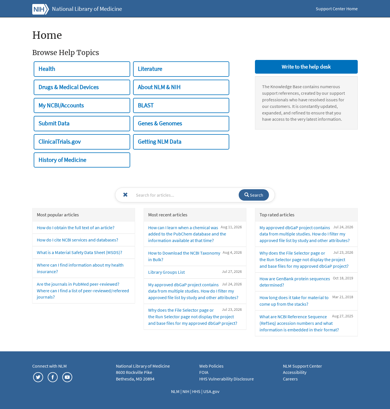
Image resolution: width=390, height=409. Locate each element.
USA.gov (211, 391)
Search (256, 195)
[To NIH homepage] (40, 8)
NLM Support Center (302, 366)
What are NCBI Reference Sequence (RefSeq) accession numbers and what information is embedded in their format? (299, 323)
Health (47, 68)
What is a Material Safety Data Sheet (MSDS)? (79, 252)
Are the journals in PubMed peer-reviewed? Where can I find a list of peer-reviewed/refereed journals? (83, 290)
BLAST (146, 105)
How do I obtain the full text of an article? (75, 227)
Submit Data (54, 123)
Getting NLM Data (160, 141)
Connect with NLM (49, 366)
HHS (196, 391)
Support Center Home (337, 8)
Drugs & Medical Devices (69, 87)
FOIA (203, 372)
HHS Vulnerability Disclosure (226, 379)
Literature (150, 68)
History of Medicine (62, 160)
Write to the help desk (306, 66)
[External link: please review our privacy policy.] (38, 376)
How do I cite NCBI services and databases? (77, 240)
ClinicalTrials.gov (60, 141)
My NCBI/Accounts (61, 105)
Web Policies (211, 366)
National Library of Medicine (87, 9)
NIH (186, 391)
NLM (175, 391)
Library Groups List (166, 272)
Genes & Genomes (160, 123)
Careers (290, 379)
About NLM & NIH (159, 87)
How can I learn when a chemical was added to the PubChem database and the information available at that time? (187, 234)
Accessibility (294, 372)
